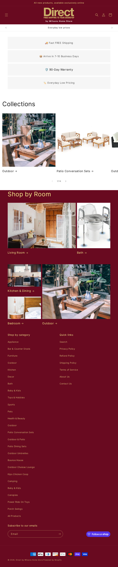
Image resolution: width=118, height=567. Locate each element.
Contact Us (66, 383)
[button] (6, 15)
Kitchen (12, 369)
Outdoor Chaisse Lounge (21, 467)
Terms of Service (69, 369)
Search (63, 342)
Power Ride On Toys (19, 502)
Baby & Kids (14, 390)
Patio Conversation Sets (73, 171)
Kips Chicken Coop (18, 474)
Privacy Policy (67, 348)
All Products (14, 516)
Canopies (13, 495)
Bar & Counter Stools (19, 348)
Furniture (12, 355)
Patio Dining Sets (17, 446)
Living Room (16, 252)
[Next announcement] (112, 27)
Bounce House (15, 460)
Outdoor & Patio (16, 439)
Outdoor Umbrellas (18, 453)
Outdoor (8, 171)
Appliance (13, 342)
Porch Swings (15, 509)
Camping (12, 481)
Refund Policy (67, 355)
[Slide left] (52, 181)
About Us (65, 376)
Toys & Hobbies (16, 397)
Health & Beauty (16, 418)
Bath (80, 252)
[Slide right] (65, 181)
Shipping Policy (68, 362)
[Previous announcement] (6, 27)
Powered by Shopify (52, 560)
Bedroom (14, 323)
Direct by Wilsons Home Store (29, 560)
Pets (10, 411)
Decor (11, 376)
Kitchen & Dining (19, 290)
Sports (11, 404)
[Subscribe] (59, 534)
